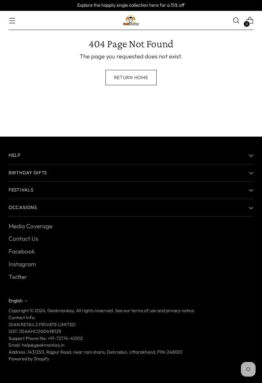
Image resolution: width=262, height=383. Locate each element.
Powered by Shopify (29, 359)
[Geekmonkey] (131, 20)
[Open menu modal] (12, 20)
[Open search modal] (236, 20)
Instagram (22, 264)
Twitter (18, 277)
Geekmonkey (60, 310)
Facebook (22, 251)
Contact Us (23, 238)
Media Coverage (30, 226)
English (16, 301)
